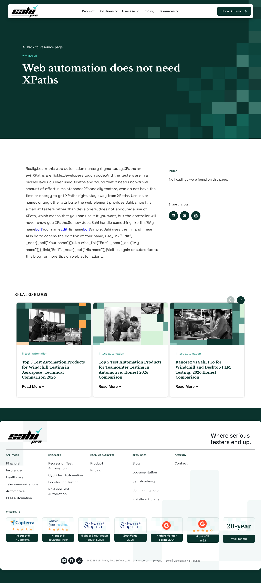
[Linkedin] (64, 560)
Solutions (106, 11)
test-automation (36, 353)
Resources (166, 11)
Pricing (149, 11)
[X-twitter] (79, 560)
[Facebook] (71, 560)
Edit (38, 229)
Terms (167, 560)
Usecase (128, 11)
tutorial (31, 56)
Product (88, 11)
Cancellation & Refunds (187, 560)
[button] (173, 215)
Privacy (157, 560)
